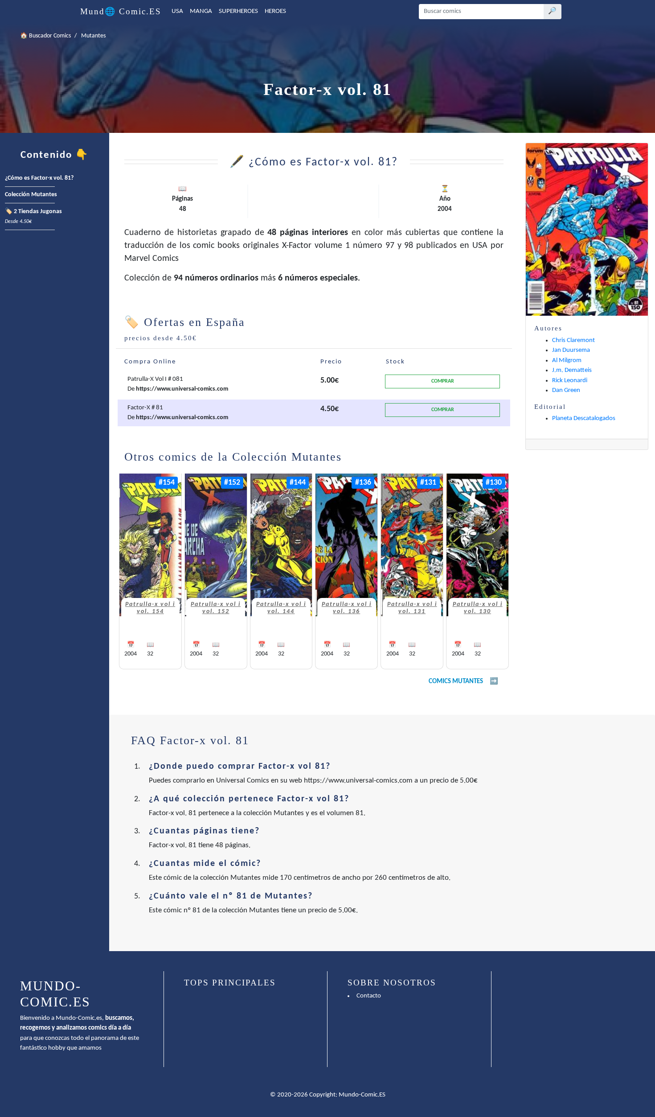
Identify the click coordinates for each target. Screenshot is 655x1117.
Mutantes (93, 36)
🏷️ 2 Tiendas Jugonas (33, 217)
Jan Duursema (571, 350)
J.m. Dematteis (572, 370)
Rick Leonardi (569, 380)
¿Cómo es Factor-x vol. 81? (39, 178)
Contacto (368, 996)
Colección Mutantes (31, 195)
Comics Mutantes (456, 681)
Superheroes (238, 11)
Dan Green (566, 390)
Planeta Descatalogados (583, 418)
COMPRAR (442, 381)
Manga (201, 11)
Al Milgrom (566, 360)
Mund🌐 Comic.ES (120, 11)
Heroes (275, 11)
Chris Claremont (573, 340)
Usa (177, 11)
